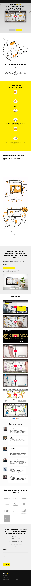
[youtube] (5, 575)
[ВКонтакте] (14, 418)
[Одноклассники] (16, 418)
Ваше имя (5, 549)
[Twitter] (17, 418)
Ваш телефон (5, 554)
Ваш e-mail (5, 558)
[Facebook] (13, 418)
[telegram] (15, 546)
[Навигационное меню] (29, 1)
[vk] (3, 575)
